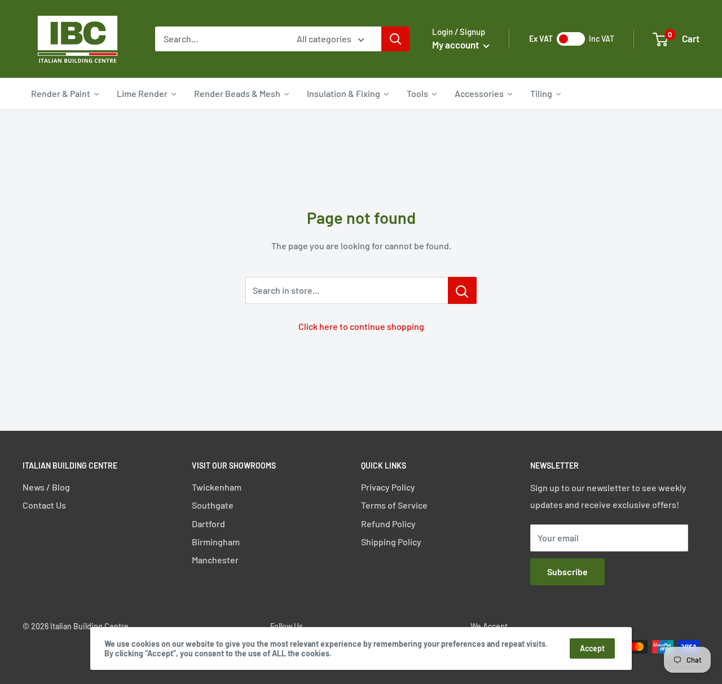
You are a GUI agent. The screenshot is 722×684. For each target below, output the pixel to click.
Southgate (213, 505)
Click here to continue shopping (361, 326)
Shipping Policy (391, 541)
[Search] (395, 39)
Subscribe (567, 571)
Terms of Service (394, 505)
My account (456, 44)
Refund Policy (388, 523)
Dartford (208, 523)
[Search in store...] (462, 290)
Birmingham (216, 541)
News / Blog (46, 487)
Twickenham (216, 487)
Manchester (215, 559)
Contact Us (44, 505)
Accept (592, 648)
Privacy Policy (388, 487)
